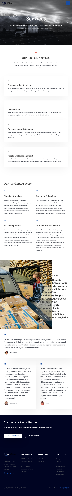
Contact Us (41, 464)
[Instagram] (13, 473)
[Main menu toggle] (68, 3)
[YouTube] (10, 473)
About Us (41, 459)
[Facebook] (4, 473)
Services (41, 461)
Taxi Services (60, 464)
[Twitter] (7, 473)
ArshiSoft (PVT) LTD (63, 488)
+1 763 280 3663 (26, 466)
